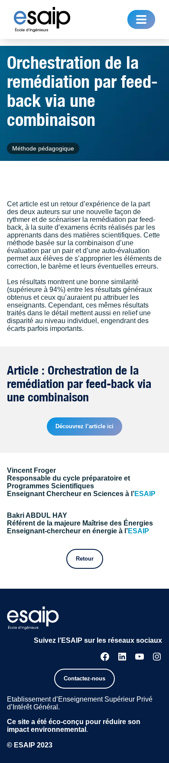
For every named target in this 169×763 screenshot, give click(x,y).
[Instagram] (157, 656)
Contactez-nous (84, 678)
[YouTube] (139, 656)
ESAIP (145, 493)
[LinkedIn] (122, 656)
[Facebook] (105, 656)
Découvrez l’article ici (84, 426)
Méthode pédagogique (43, 148)
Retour (85, 558)
